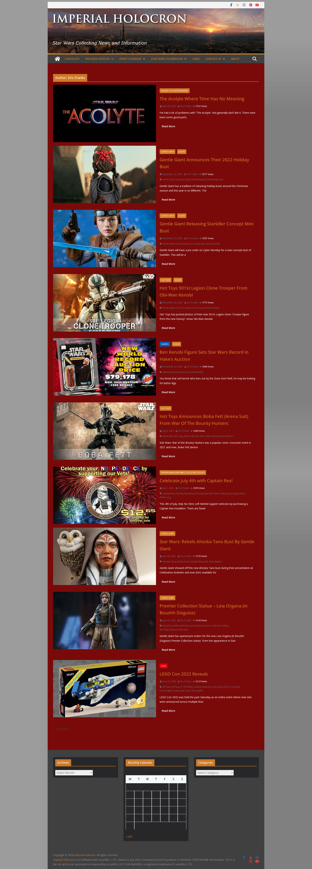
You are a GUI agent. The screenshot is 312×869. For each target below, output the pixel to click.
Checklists (72, 58)
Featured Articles (97, 58)
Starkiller (215, 243)
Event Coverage (130, 58)
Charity (179, 493)
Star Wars (185, 690)
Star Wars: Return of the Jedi (174, 629)
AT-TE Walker (186, 686)
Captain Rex (168, 493)
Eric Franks (185, 106)
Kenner (181, 372)
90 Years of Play (170, 686)
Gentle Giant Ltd (170, 179)
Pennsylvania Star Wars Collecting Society (183, 472)
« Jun (129, 836)
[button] (112, 58)
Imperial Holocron (63, 859)
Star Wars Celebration (167, 58)
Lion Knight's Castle (169, 690)
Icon (213, 686)
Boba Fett (167, 436)
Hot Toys (165, 280)
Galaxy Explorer (202, 686)
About (235, 58)
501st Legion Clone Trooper (176, 307)
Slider (182, 151)
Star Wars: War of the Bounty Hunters (214, 436)
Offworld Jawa (197, 179)
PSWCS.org (165, 497)
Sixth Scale (189, 436)
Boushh (166, 625)
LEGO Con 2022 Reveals (184, 674)
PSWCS (241, 493)
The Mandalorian (214, 179)
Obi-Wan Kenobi (211, 307)
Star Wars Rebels (213, 561)
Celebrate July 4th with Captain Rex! (196, 480)
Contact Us (213, 58)
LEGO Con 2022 (231, 686)
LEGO (163, 666)
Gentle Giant (167, 151)
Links (196, 58)
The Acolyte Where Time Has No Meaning (202, 99)
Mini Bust (184, 179)
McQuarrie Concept (190, 243)
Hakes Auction (169, 372)
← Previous (61, 729)
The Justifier (197, 690)
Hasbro (165, 344)
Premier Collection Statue (215, 625)
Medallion (189, 493)
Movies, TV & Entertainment (174, 90)
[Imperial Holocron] (156, 11)
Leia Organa (195, 625)
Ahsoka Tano (169, 561)
